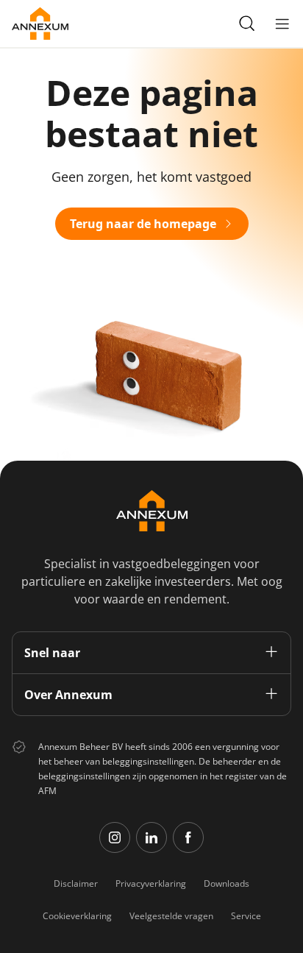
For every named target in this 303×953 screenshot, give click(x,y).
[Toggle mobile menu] (282, 23)
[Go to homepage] (40, 23)
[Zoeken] (247, 23)
